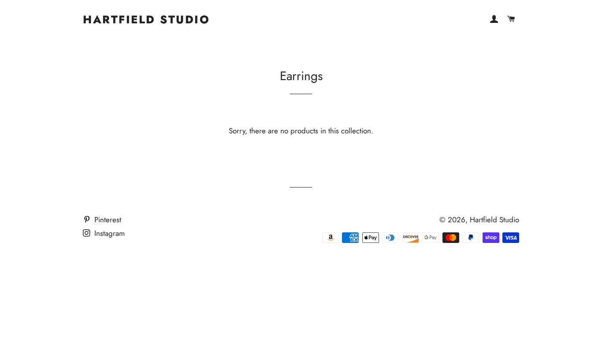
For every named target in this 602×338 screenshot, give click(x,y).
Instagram (108, 233)
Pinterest (106, 219)
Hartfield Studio (146, 19)
